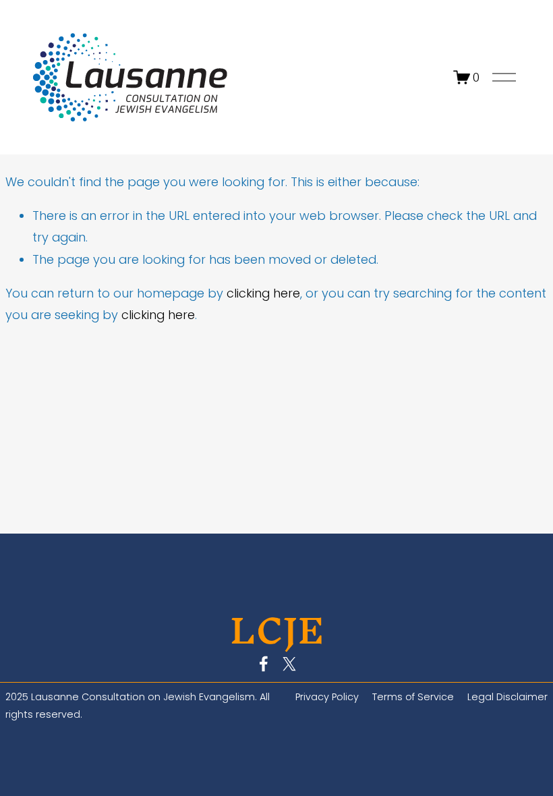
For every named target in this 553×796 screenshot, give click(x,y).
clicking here (263, 293)
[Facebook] (264, 664)
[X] (289, 664)
